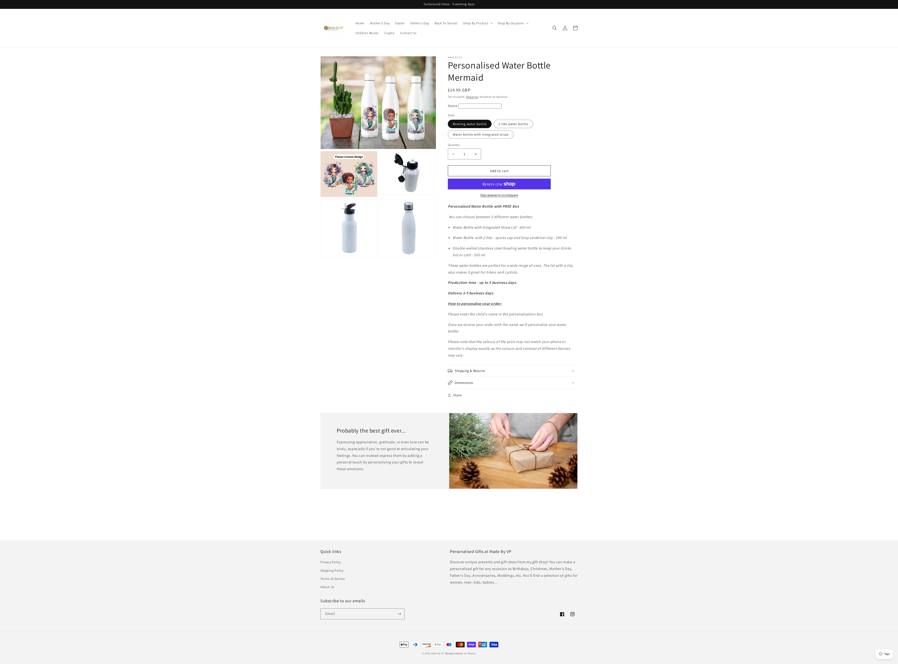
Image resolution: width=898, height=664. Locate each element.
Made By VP (437, 653)
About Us (327, 587)
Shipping (472, 96)
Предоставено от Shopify (460, 653)
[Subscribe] (399, 613)
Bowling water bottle (470, 124)
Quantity (454, 145)
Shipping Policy (332, 570)
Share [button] (457, 395)
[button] (477, 23)
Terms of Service (332, 579)
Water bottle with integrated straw (481, 134)
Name (453, 105)
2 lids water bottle (513, 124)
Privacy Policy (330, 562)
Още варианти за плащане (499, 195)
